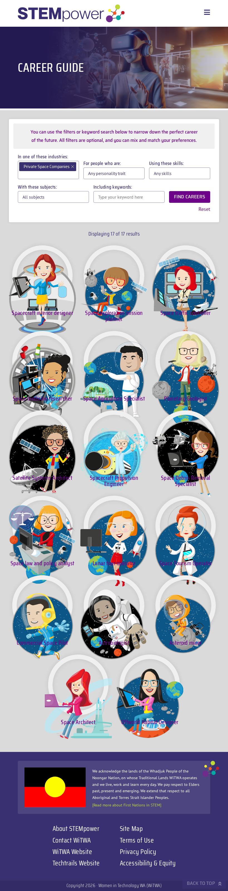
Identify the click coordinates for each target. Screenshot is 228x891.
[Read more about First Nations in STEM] (126, 805)
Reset (204, 209)
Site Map (131, 828)
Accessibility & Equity (147, 862)
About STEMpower (76, 828)
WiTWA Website (72, 851)
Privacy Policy (138, 851)
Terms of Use (137, 840)
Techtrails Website (76, 862)
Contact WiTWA (72, 840)
